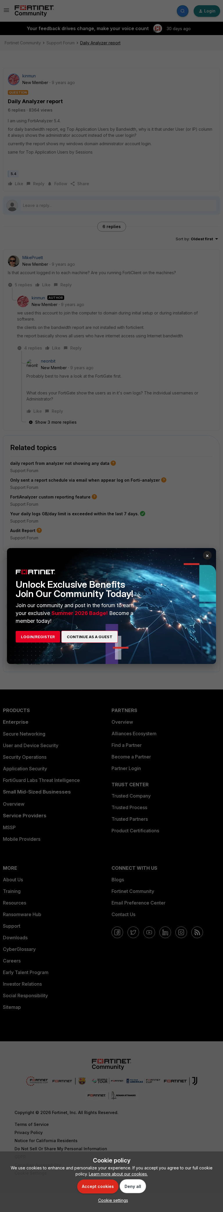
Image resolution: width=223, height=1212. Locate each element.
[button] (111, 1200)
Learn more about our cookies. (118, 1173)
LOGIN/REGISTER (38, 636)
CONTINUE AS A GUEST (89, 636)
